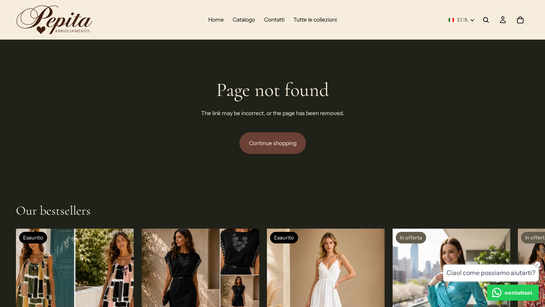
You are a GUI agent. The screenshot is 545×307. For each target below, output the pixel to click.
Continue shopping (272, 143)
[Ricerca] (486, 20)
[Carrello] (520, 20)
